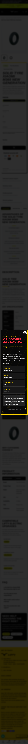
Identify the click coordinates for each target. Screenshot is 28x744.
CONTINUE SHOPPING (14, 410)
